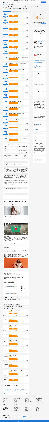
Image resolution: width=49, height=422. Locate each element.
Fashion (41, 159)
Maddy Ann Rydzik (40, 41)
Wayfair (42, 137)
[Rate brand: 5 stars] (38, 55)
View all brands (26, 393)
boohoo (35, 149)
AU (41, 416)
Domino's (39, 137)
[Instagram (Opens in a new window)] (7, 417)
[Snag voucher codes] (5, 357)
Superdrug (43, 149)
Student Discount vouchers (28, 401)
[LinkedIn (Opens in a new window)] (8, 417)
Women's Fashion (36, 159)
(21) (6, 11)
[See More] (45, 157)
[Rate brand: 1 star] (34, 55)
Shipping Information (38, 125)
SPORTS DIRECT (36, 143)
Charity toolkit (15, 410)
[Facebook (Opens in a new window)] (3, 417)
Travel (14, 403)
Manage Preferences (38, 412)
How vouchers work (27, 408)
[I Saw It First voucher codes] (5, 379)
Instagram (36, 129)
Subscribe (25, 416)
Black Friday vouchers (27, 402)
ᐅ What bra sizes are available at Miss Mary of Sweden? (12, 188)
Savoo (3, 4)
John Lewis (38, 141)
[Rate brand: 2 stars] (35, 55)
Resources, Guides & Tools (39, 402)
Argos (3, 399)
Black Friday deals (38, 399)
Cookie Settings (38, 411)
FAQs (25, 411)
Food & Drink (15, 401)
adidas (41, 138)
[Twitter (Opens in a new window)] (5, 417)
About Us (26, 407)
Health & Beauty (16, 402)
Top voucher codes (27, 399)
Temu (34, 152)
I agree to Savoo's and (20, 418)
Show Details (26, 17)
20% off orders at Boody (13, 325)
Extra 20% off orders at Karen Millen (15, 310)
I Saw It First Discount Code (23, 390)
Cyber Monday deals (38, 400)
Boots (41, 135)
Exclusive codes (27, 400)
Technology (15, 400)
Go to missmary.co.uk (38, 124)
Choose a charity (16, 408)
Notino (35, 146)
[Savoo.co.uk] (6, 2)
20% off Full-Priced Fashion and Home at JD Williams (18, 362)
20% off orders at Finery (13, 340)
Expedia (41, 143)
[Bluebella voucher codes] (5, 372)
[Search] (39, 2)
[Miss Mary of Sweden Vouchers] (5, 7)
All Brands (4, 404)
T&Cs (24, 418)
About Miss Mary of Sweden (38, 62)
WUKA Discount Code (23, 389)
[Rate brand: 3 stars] (36, 55)
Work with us (26, 409)
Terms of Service (33, 0)
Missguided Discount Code (16, 390)
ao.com (39, 135)
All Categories (15, 404)
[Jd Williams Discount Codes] (5, 364)
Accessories (35, 160)
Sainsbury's (4, 403)
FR (39, 416)
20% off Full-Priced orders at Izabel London (16, 332)
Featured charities (16, 411)
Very (43, 140)
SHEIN (38, 146)
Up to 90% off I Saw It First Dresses (15, 377)
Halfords (35, 137)
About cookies (37, 410)
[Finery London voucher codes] (5, 342)
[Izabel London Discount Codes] (5, 334)
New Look (37, 138)
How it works (15, 409)
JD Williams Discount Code (8, 390)
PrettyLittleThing (36, 140)
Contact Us (26, 410)
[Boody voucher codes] (5, 327)
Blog (36, 401)
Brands (6, 4)
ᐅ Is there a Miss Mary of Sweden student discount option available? (14, 180)
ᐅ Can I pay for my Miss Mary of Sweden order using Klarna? (12, 194)
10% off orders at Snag (13, 355)
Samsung (35, 135)
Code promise (10, 319)
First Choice (38, 149)
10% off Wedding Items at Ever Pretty (15, 317)
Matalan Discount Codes (16, 389)
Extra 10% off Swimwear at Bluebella (15, 370)
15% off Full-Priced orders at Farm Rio (15, 347)
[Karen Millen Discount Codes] (5, 312)
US (36, 416)
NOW (35, 141)
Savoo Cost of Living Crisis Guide (40, 403)
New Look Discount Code (8, 389)
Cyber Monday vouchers (28, 403)
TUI (34, 138)
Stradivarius (41, 146)
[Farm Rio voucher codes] (5, 349)
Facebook (36, 128)
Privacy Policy (37, 408)
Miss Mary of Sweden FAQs (38, 65)
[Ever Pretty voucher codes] (5, 319)
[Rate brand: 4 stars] (37, 55)
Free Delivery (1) (15, 11)
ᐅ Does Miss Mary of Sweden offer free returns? (11, 173)
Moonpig (41, 140)
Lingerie (39, 160)
